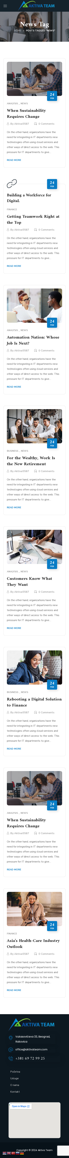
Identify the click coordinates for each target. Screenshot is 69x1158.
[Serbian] (5, 1153)
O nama (14, 1085)
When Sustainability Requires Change (26, 113)
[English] (9, 1153)
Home (17, 30)
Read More (14, 160)
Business (12, 451)
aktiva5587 (21, 124)
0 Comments (46, 124)
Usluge (14, 1078)
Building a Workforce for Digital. (29, 198)
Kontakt (15, 1092)
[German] (22, 1153)
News (24, 103)
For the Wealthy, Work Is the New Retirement (31, 461)
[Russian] (18, 1153)
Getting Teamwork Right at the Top (33, 219)
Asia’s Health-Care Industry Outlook (33, 944)
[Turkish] (13, 1153)
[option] (34, 79)
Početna (15, 1072)
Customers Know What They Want (29, 582)
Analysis (12, 103)
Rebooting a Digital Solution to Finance (34, 702)
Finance (12, 209)
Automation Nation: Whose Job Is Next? (33, 340)
